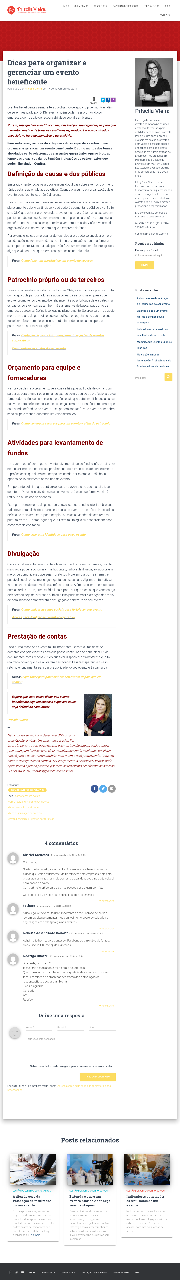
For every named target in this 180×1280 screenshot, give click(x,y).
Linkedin (23, 1272)
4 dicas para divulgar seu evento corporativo (43, 617)
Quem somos (81, 6)
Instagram (16, 1272)
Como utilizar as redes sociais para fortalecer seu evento (61, 609)
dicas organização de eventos (25, 813)
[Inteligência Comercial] (26, 10)
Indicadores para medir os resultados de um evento (145, 1200)
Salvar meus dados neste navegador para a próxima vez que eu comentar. (71, 1066)
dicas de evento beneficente (23, 807)
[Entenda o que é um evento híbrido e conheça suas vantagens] (90, 1169)
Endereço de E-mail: (147, 250)
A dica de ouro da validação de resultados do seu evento (32, 1200)
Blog (167, 6)
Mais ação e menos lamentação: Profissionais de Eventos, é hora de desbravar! (154, 360)
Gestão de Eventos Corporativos (27, 790)
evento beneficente (18, 818)
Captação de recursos (125, 6)
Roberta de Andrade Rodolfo (46, 933)
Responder (107, 901)
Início (66, 6)
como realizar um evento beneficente (28, 801)
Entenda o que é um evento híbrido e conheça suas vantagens (152, 316)
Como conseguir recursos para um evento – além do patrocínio (65, 423)
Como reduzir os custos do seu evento (39, 348)
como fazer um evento (27, 796)
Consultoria (100, 6)
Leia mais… (36, 1235)
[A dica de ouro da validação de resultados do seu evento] (33, 1169)
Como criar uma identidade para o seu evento (53, 534)
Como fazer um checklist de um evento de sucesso (57, 260)
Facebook (10, 1272)
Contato (165, 15)
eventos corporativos (42, 818)
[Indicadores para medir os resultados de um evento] (147, 1169)
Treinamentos (151, 6)
